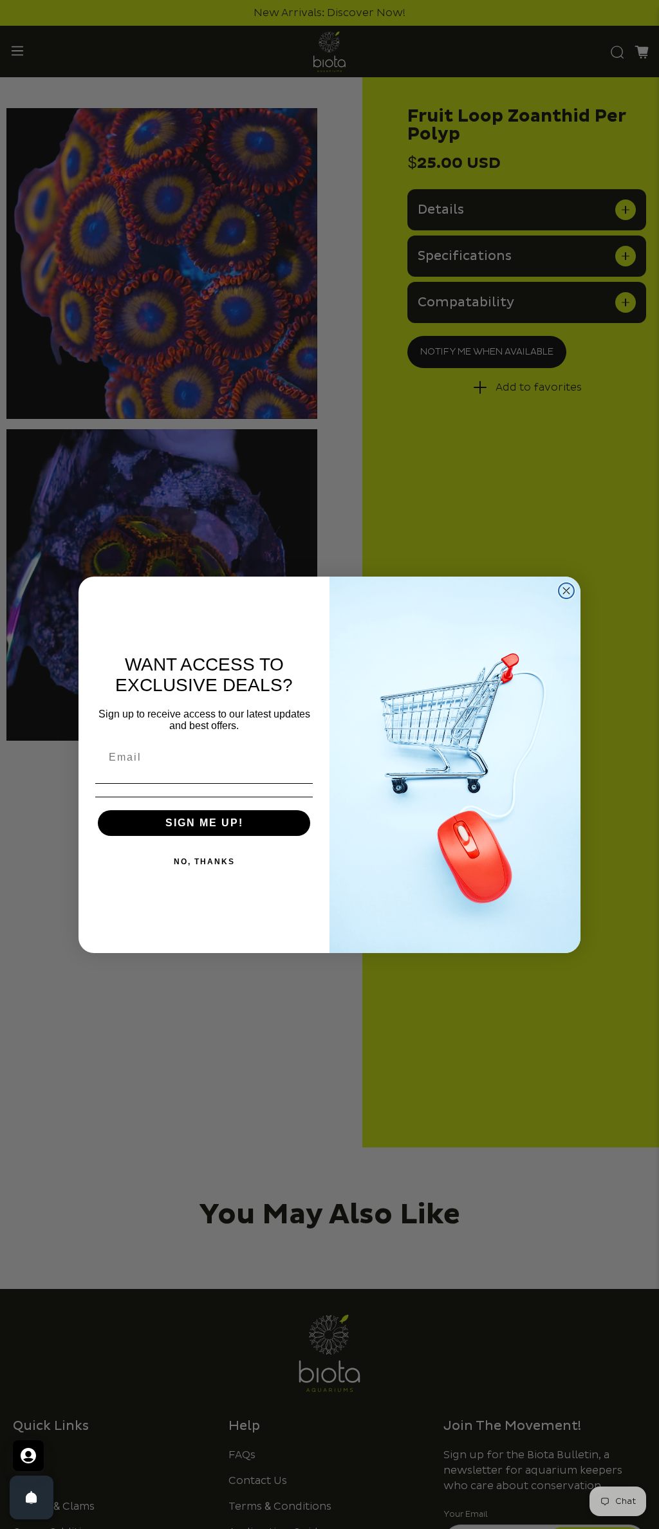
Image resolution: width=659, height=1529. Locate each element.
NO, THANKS (204, 861)
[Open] (31, 1497)
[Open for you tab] (28, 1455)
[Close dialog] (566, 590)
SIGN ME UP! (204, 822)
